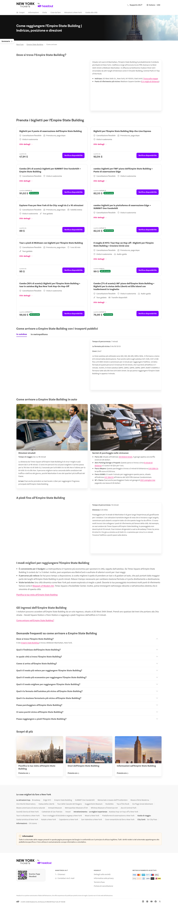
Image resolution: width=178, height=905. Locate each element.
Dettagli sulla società (102, 874)
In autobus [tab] (21, 334)
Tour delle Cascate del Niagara (69, 804)
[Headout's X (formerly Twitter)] (160, 901)
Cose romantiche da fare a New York (119, 819)
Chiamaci (61, 874)
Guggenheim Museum (93, 804)
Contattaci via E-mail (66, 878)
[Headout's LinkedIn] (143, 901)
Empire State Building (35, 44)
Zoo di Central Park (128, 808)
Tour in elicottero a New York (28, 815)
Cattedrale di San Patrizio (52, 811)
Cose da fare (55, 12)
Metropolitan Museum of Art (76, 808)
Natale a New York (48, 819)
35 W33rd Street (125, 456)
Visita (44, 12)
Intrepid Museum (55, 808)
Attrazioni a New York (73, 12)
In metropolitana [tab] (39, 334)
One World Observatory (25, 804)
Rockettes (109, 804)
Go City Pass (152, 819)
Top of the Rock (123, 804)
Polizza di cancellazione (103, 886)
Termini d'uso (99, 882)
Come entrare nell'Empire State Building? (35, 620)
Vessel (68, 811)
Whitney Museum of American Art (104, 808)
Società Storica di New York (27, 811)
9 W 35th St (153, 468)
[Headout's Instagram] (147, 901)
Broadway (36, 800)
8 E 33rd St (109, 477)
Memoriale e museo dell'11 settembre (113, 800)
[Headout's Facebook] (156, 901)
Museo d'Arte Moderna (140, 800)
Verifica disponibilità (73, 155)
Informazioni (33, 12)
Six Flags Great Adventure (142, 804)
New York (19, 44)
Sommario (6, 41)
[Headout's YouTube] (151, 901)
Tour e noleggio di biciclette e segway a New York (62, 815)
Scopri (22, 12)
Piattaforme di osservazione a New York (118, 815)
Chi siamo (33, 823)
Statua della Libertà (46, 804)
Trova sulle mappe (150, 78)
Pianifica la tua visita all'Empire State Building (37, 594)
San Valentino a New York (91, 819)
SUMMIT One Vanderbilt (85, 800)
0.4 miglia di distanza (150, 81)
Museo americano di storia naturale (30, 808)
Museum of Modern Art (43, 585)
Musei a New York (92, 815)
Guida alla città (91, 12)
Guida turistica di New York (27, 819)
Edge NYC (47, 800)
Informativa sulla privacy (104, 878)
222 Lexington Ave (147, 480)
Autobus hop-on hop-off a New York (123, 811)
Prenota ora (23, 773)
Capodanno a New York (68, 819)
